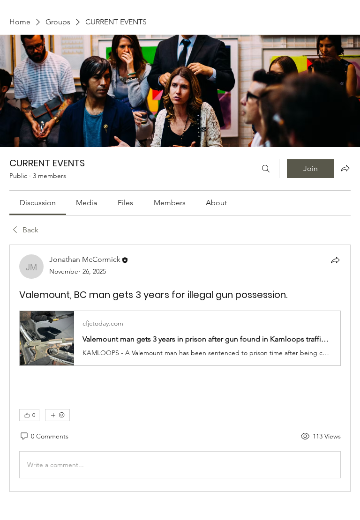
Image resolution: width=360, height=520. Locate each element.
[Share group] (345, 168)
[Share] (335, 260)
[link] (38, 202)
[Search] (265, 168)
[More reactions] (57, 415)
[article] (180, 368)
